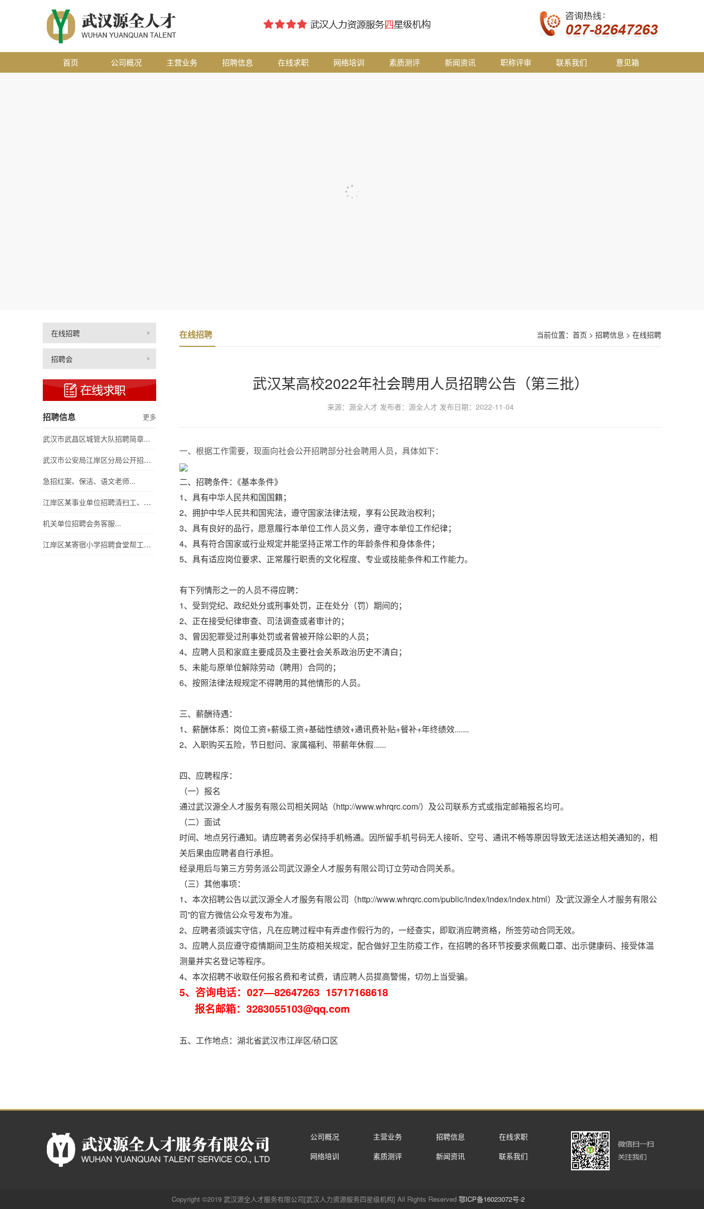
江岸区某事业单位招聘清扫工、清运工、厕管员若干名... (132, 502)
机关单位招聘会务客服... (82, 523)
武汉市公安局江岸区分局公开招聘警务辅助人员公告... (129, 460)
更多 (149, 417)
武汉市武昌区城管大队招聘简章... (96, 438)
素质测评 (404, 62)
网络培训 (348, 62)
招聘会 (62, 359)
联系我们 (571, 62)
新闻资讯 (460, 62)
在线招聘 (65, 333)
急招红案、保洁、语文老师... (89, 481)
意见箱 (627, 62)
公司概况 (126, 62)
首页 (70, 62)
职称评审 (515, 62)
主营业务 (181, 62)
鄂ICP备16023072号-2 (492, 1199)
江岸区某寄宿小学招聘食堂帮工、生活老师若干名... (125, 544)
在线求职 (293, 62)
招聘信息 (237, 62)
